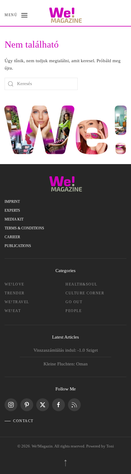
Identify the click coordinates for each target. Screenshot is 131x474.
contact (23, 421)
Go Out (74, 302)
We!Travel (17, 302)
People (74, 311)
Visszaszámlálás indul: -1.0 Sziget (66, 350)
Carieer (12, 237)
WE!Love (14, 284)
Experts (12, 210)
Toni (110, 446)
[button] (16, 15)
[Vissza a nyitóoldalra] (65, 15)
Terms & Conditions (24, 228)
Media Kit (14, 219)
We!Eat (13, 311)
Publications (18, 246)
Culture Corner (85, 293)
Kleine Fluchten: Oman (66, 363)
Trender (15, 293)
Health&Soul (81, 284)
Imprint (12, 201)
